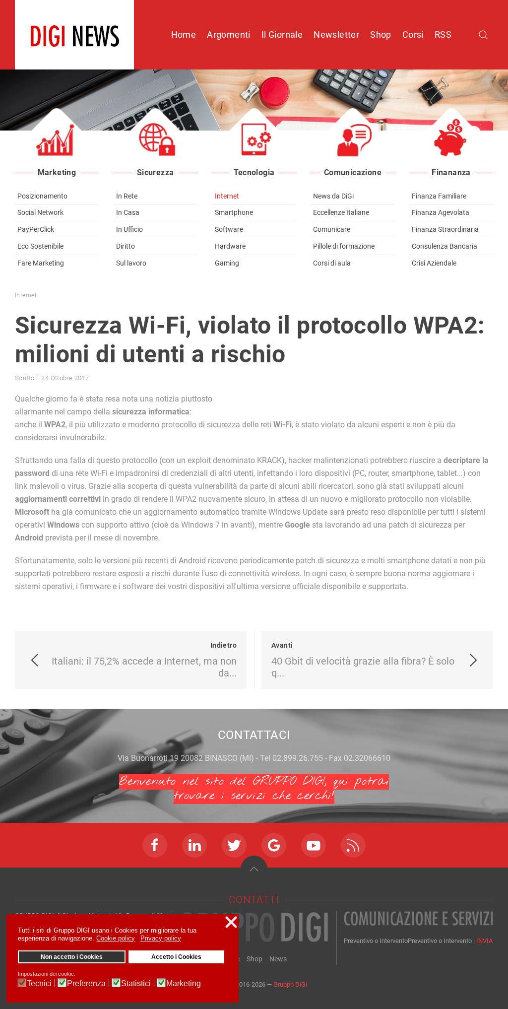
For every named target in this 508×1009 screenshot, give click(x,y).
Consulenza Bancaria (444, 246)
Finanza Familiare (439, 196)
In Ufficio (129, 229)
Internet (227, 196)
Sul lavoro (131, 263)
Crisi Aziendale (434, 263)
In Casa (127, 212)
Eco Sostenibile (40, 246)
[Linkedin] (194, 845)
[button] (254, 869)
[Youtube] (313, 845)
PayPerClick (35, 229)
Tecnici (39, 983)
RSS (443, 34)
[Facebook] (154, 845)
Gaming (227, 263)
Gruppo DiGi (290, 984)
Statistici (136, 983)
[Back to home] (74, 34)
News (278, 959)
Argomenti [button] (229, 34)
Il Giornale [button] (282, 34)
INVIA (484, 940)
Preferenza (86, 983)
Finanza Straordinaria (445, 229)
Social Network (40, 212)
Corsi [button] (413, 34)
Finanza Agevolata (440, 212)
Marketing (183, 983)
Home (183, 34)
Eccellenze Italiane (341, 212)
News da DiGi (333, 196)
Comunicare (331, 229)
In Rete (126, 196)
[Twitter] (234, 845)
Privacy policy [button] (160, 938)
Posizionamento (42, 196)
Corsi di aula (332, 263)
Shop (380, 34)
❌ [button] (231, 922)
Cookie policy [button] (115, 938)
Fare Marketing (40, 263)
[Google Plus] (273, 845)
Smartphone (234, 212)
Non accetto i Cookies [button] (72, 956)
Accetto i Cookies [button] (176, 956)
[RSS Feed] (353, 845)
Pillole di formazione (344, 246)
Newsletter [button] (336, 34)
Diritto (125, 246)
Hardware (230, 246)
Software (229, 229)
